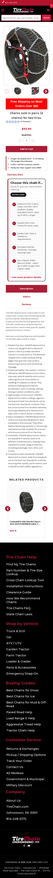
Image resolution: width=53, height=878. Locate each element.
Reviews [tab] (26, 304)
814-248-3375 (11, 2)
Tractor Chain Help (20, 730)
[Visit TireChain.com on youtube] (28, 846)
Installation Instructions (24, 586)
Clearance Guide (18, 592)
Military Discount (19, 785)
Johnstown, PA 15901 (22, 812)
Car (8, 637)
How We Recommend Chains (23, 600)
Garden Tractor (17, 649)
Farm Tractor (16, 655)
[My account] (43, 10)
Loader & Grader (18, 661)
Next (46, 91)
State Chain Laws (19, 614)
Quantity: (26, 135)
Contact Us (14, 767)
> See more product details (25, 277)
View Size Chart (15, 174)
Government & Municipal (25, 779)
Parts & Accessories (21, 667)
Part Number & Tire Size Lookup (24, 572)
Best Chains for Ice (20, 696)
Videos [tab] (26, 296)
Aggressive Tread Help (23, 724)
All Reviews (15, 773)
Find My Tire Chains (21, 564)
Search (46, 18)
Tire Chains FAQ (18, 608)
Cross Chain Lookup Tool (25, 580)
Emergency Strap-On (22, 673)
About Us (13, 800)
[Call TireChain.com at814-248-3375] (3, 3)
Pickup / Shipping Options (26, 755)
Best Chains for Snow (22, 690)
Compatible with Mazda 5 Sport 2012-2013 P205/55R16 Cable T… (25, 522)
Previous (7, 91)
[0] (47, 10)
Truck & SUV (15, 631)
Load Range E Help (20, 718)
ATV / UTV (13, 643)
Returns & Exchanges (22, 749)
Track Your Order (19, 761)
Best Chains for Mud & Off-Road (26, 704)
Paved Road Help (19, 712)
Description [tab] (26, 288)
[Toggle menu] (4, 10)
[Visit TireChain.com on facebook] (24, 846)
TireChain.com (17, 806)
